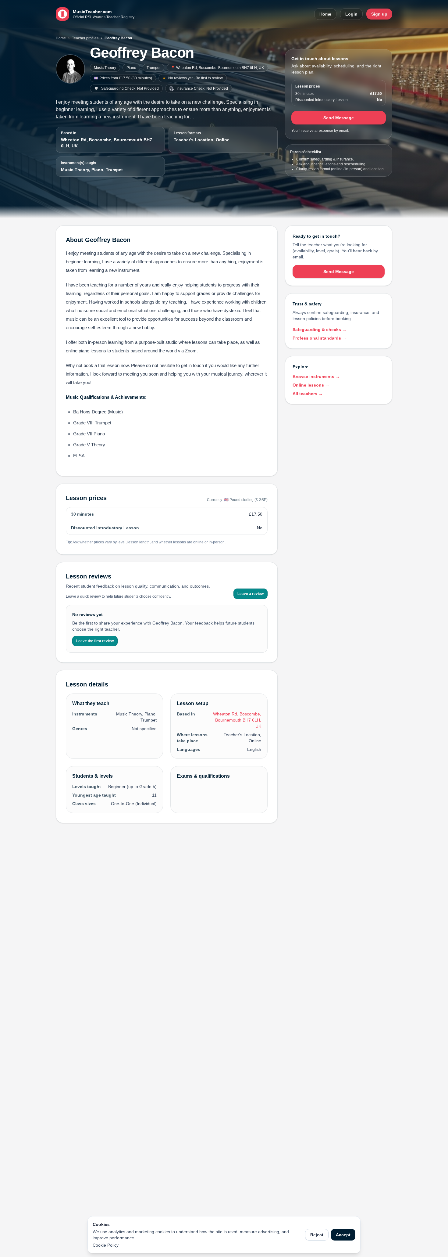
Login (351, 14)
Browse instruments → (316, 376)
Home (325, 14)
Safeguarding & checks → (320, 329)
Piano (131, 68)
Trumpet (153, 68)
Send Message (338, 117)
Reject (316, 1234)
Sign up (379, 14)
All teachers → (308, 393)
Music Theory (105, 68)
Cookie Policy (106, 1245)
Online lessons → (311, 385)
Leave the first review (95, 641)
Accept (343, 1234)
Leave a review (250, 594)
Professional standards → (320, 338)
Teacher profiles (85, 38)
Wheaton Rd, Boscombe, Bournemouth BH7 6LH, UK (106, 142)
